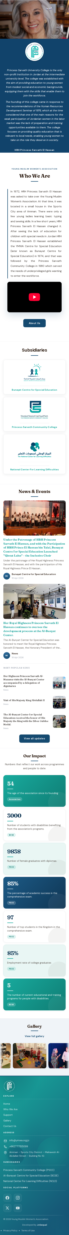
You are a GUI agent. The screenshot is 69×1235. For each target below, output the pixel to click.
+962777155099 (18, 1146)
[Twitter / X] (7, 1208)
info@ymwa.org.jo (19, 1140)
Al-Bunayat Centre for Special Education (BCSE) (30, 1175)
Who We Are (10, 1109)
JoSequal (42, 1224)
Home (6, 1103)
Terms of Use (28, 1230)
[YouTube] (18, 1208)
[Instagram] (18, 1198)
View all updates (34, 738)
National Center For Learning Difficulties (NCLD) (30, 1181)
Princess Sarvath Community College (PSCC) (28, 1170)
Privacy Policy (10, 1230)
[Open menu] (62, 8)
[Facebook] (7, 1198)
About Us (34, 323)
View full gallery (34, 1036)
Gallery (7, 1120)
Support (8, 1114)
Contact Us (9, 1126)
